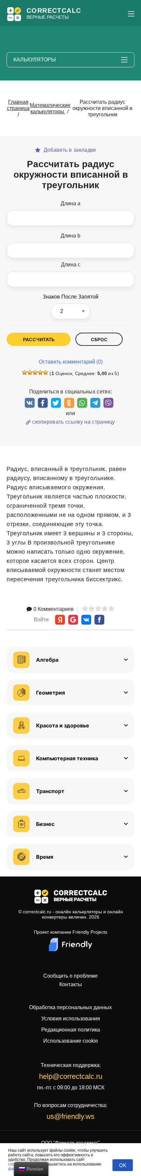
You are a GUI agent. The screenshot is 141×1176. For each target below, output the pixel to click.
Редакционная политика (70, 1029)
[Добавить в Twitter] (56, 403)
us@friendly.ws (70, 1116)
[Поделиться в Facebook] (43, 403)
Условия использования (70, 1018)
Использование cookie (70, 1041)
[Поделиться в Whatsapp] (82, 403)
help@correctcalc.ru (70, 1076)
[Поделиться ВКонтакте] (29, 403)
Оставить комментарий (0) (71, 362)
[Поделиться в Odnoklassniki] (69, 403)
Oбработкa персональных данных (70, 1007)
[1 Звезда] (24, 372)
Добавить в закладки (69, 150)
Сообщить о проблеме (70, 976)
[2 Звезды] (29, 372)
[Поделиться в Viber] (108, 403)
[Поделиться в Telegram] (95, 403)
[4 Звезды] (40, 372)
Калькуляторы (34, 59)
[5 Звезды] (45, 372)
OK (122, 1165)
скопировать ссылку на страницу (73, 422)
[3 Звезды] (35, 372)
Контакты (70, 984)
